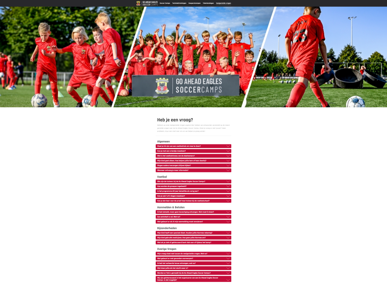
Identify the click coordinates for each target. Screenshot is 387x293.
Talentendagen (208, 3)
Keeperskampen (195, 3)
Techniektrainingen (179, 3)
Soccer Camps (165, 3)
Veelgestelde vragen (223, 3)
